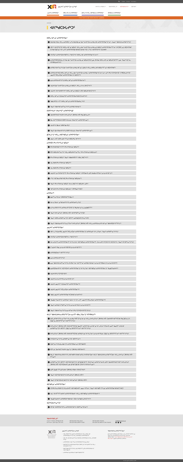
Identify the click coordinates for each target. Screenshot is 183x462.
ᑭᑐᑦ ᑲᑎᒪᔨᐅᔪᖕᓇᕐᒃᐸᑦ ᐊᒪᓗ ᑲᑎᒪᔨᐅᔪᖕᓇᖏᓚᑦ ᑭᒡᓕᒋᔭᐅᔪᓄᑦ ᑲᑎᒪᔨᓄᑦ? (73, 152)
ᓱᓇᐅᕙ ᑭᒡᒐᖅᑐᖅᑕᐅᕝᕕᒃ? (58, 274)
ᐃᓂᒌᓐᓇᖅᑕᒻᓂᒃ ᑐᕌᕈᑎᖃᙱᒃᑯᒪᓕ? (62, 197)
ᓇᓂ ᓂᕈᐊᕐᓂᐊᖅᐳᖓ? (57, 258)
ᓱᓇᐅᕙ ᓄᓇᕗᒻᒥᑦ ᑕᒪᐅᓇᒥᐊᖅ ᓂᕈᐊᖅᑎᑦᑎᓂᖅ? (65, 284)
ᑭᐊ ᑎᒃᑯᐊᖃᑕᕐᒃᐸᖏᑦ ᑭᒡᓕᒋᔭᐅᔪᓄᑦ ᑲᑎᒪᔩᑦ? (64, 147)
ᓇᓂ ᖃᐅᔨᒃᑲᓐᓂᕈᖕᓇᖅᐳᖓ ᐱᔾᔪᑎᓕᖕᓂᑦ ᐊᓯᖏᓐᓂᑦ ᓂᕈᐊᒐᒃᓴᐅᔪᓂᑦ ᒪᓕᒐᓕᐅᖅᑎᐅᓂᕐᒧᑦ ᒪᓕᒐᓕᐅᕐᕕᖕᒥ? (83, 263)
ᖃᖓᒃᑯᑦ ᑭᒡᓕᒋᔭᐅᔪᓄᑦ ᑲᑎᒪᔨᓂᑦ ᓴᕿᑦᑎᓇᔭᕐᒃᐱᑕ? (66, 189)
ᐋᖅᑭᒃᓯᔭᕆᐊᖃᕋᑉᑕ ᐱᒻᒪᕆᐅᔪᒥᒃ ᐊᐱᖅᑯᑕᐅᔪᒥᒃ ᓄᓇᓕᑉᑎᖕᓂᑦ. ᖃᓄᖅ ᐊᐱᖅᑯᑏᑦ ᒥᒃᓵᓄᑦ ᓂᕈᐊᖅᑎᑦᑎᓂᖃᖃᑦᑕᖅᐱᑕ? (86, 388)
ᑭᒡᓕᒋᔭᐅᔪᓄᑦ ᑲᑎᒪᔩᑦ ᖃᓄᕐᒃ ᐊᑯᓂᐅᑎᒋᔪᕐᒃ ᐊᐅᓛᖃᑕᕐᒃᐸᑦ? (69, 157)
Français (128, 1)
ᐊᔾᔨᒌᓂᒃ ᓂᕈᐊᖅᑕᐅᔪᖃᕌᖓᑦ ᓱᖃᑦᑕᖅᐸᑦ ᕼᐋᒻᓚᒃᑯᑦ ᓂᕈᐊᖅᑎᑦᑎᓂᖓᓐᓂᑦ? (74, 55)
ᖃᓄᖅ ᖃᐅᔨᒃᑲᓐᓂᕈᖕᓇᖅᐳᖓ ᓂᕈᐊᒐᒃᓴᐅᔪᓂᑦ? (65, 107)
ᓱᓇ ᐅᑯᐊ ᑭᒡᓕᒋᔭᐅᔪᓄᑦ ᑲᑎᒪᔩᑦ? (60, 163)
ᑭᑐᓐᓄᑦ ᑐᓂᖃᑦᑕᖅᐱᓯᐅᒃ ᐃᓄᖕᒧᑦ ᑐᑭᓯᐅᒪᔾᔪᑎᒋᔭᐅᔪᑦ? (67, 349)
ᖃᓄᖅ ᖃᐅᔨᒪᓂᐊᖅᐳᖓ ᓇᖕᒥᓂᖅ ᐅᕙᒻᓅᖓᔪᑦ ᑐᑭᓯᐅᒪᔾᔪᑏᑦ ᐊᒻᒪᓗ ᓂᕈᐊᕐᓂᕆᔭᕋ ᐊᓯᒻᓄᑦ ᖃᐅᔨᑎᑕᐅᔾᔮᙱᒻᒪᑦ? (85, 223)
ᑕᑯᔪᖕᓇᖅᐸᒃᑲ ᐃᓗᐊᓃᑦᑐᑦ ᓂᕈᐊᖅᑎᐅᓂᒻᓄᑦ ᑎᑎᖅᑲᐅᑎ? (68, 344)
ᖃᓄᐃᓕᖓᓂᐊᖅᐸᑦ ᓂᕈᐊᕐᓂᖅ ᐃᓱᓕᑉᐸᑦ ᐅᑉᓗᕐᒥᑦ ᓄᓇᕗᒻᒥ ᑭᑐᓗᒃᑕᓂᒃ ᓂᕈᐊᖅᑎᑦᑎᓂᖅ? (78, 300)
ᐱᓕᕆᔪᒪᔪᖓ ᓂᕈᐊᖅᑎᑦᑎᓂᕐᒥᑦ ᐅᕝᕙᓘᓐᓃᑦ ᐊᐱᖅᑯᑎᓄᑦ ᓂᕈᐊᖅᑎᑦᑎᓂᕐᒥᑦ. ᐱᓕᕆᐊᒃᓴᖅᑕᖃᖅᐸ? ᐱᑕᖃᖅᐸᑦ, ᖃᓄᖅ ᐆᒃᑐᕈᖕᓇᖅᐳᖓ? (92, 242)
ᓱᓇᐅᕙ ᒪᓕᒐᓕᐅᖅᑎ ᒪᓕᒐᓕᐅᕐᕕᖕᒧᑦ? (62, 279)
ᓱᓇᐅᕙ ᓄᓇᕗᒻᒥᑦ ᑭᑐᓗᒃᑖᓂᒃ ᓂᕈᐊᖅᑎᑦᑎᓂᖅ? (64, 289)
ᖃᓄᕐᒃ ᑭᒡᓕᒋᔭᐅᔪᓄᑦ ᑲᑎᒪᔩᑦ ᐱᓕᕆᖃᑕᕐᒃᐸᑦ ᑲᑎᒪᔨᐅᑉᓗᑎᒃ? (69, 184)
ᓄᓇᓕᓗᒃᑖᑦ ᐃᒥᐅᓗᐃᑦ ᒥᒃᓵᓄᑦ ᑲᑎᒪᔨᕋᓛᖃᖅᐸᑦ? (65, 139)
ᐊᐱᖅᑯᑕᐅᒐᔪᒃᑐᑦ (124, 6)
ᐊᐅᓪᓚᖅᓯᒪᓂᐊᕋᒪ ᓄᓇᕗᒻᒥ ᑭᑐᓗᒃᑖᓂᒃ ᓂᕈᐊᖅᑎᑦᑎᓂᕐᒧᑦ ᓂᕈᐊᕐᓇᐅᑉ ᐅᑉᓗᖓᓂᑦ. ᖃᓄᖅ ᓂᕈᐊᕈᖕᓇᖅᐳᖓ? (84, 231)
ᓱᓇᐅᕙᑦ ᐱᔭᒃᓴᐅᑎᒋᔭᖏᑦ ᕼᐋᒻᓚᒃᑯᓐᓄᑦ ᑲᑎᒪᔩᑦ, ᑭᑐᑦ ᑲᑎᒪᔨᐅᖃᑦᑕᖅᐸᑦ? (73, 91)
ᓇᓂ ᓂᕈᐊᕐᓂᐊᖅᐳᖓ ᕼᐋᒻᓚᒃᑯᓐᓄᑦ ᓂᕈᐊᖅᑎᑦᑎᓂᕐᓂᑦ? (67, 80)
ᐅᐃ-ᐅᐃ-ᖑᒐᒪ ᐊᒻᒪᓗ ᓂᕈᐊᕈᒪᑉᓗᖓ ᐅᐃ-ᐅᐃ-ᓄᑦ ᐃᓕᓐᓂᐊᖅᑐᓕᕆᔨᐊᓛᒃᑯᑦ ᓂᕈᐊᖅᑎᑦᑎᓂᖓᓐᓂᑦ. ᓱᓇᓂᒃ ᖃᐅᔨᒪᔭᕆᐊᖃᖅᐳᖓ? (90, 42)
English (123, 1)
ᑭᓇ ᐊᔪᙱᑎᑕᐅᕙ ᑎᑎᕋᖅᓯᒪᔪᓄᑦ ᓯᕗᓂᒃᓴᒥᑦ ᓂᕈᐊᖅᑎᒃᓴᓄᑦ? (69, 120)
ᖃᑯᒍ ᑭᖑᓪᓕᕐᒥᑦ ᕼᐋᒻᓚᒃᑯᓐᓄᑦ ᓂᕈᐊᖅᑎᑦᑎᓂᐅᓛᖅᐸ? (67, 101)
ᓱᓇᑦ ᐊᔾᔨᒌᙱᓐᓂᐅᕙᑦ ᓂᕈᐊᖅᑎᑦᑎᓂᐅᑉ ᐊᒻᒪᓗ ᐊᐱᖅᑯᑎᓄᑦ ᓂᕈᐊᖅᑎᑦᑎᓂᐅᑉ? (75, 393)
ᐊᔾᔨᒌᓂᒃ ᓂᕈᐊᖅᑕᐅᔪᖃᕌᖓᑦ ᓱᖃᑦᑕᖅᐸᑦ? (63, 237)
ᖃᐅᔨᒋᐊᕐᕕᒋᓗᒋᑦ (113, 6)
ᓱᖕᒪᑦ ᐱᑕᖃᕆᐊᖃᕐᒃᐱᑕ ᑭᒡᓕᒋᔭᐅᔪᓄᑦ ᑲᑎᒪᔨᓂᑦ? (65, 178)
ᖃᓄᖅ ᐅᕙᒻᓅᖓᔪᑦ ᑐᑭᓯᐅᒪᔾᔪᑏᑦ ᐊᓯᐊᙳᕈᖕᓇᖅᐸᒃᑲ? (67, 213)
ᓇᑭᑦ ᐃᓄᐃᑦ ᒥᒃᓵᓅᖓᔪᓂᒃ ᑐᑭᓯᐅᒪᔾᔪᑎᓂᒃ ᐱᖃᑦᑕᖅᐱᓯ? (67, 370)
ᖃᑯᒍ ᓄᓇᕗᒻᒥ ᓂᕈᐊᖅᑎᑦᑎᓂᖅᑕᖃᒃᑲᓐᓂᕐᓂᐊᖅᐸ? (66, 295)
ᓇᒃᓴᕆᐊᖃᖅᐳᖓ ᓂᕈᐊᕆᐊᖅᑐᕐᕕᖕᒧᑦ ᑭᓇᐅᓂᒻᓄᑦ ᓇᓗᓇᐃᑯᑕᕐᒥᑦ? (71, 208)
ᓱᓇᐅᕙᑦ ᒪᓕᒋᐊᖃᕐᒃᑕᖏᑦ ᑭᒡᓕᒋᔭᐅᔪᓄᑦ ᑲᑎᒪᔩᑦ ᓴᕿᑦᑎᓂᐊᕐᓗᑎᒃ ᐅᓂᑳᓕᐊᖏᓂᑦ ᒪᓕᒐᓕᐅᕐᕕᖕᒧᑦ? (81, 173)
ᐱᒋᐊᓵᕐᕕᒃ (49, 23)
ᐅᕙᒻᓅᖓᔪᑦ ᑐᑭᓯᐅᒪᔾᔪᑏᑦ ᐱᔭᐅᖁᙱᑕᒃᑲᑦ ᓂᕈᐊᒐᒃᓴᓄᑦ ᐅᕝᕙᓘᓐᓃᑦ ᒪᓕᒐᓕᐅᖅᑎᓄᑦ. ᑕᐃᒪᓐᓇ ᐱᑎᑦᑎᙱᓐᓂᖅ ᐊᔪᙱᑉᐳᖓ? (89, 334)
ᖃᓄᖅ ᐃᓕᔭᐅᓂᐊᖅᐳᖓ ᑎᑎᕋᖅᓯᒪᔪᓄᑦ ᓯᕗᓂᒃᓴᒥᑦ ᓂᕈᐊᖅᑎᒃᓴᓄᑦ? (71, 130)
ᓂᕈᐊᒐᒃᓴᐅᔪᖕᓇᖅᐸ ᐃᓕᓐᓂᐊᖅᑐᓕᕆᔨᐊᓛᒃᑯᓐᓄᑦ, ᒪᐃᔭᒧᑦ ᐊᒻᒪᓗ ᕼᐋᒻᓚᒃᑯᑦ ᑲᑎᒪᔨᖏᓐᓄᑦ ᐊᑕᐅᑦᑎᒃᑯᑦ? (82, 68)
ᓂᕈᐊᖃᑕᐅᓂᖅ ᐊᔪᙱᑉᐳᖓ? (59, 252)
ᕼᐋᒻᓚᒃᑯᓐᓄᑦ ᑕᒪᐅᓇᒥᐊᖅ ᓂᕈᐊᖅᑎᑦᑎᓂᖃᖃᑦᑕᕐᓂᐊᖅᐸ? (68, 96)
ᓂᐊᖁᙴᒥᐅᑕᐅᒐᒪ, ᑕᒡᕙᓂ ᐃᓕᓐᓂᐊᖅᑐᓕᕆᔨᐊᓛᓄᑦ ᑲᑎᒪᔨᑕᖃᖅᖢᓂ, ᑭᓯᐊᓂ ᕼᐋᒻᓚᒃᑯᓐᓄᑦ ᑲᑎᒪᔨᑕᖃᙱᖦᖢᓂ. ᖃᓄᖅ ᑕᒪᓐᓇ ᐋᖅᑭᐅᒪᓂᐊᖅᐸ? (90, 61)
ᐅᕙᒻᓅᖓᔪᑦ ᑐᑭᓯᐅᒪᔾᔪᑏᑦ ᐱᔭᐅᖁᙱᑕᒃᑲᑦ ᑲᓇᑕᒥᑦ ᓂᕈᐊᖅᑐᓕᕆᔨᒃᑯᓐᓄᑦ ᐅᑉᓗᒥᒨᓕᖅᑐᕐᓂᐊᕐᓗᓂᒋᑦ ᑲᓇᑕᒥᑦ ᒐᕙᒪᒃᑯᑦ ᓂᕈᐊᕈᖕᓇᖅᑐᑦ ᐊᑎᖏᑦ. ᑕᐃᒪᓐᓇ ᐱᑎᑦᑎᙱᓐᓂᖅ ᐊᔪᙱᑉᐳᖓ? (87, 327)
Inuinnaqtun (133, 1)
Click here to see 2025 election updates (91, 18)
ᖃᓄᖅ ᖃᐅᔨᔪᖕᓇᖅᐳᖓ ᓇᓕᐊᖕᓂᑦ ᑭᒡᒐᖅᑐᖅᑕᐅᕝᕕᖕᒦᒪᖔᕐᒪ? (70, 310)
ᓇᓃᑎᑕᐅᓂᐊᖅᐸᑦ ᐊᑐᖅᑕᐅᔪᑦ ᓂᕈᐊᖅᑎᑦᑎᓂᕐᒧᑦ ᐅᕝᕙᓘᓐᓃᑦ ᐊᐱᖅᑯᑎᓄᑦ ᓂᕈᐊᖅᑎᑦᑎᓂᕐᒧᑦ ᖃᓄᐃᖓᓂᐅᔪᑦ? (84, 268)
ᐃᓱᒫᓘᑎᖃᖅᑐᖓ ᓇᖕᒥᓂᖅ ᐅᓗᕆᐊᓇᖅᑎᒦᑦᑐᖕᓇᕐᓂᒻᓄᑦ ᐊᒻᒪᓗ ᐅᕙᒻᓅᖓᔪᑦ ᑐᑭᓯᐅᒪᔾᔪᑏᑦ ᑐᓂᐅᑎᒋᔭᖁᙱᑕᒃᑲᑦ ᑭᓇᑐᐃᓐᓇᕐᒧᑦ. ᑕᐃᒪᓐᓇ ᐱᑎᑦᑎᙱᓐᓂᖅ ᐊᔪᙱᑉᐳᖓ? (90, 320)
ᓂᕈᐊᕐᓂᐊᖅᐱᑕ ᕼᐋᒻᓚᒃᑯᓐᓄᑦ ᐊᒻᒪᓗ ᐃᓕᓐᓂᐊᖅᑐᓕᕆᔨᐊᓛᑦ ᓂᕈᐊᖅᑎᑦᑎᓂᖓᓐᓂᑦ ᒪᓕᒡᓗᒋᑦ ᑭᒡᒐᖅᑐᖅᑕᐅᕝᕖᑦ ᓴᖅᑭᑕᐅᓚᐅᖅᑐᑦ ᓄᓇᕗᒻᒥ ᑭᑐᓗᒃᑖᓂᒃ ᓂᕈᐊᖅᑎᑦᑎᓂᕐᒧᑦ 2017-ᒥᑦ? (90, 74)
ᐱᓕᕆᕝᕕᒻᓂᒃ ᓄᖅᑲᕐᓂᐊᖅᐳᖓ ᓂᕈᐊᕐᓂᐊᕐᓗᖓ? (65, 202)
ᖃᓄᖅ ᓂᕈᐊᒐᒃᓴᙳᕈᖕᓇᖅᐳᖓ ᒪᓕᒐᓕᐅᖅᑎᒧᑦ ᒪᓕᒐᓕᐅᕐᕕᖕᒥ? (70, 305)
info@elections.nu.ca (120, 421)
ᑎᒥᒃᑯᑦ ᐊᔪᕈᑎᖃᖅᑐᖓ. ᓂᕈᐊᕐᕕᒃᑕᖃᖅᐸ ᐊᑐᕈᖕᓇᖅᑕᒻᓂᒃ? (69, 407)
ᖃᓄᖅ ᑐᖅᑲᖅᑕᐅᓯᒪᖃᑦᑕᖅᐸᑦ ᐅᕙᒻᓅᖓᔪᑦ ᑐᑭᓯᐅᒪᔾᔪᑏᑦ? (68, 380)
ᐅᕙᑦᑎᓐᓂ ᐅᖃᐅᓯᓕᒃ (101, 6)
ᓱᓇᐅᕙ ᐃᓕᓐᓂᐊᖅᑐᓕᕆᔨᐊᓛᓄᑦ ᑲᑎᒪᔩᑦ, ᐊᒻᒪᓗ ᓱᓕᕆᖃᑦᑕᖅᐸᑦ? (71, 86)
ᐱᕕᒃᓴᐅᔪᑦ (133, 6)
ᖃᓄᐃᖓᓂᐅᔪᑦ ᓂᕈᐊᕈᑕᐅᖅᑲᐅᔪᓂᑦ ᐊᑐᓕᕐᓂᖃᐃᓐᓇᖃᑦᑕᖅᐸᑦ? (70, 399)
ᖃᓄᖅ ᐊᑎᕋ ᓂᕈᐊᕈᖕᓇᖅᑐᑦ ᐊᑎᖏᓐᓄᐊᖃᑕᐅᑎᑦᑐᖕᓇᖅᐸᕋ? (69, 218)
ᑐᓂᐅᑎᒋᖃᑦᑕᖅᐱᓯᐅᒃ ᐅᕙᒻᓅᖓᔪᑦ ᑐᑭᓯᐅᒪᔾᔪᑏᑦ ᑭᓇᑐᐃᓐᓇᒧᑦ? (70, 115)
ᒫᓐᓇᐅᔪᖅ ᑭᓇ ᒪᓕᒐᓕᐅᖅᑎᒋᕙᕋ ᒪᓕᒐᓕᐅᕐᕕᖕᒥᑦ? (65, 247)
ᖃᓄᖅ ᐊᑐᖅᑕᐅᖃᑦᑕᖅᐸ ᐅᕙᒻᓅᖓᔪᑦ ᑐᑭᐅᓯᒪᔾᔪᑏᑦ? (66, 375)
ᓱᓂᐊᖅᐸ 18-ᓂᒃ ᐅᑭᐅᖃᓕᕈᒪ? (60, 125)
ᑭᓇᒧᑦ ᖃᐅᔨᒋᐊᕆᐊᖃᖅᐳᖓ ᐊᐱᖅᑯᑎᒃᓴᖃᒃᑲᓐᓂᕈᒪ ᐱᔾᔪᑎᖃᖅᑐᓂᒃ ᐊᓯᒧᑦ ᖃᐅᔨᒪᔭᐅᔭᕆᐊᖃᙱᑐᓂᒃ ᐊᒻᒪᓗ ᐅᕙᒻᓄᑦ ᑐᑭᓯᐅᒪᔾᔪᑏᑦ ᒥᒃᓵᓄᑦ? (91, 356)
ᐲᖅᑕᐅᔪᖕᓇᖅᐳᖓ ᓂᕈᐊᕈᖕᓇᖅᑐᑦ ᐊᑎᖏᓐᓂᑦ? (65, 339)
